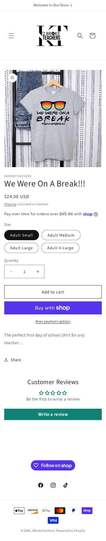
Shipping (10, 204)
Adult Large (21, 247)
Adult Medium (61, 235)
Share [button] (16, 359)
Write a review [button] (53, 414)
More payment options (53, 321)
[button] (11, 35)
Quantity (11, 260)
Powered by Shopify (70, 531)
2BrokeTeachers (43, 531)
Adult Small (21, 235)
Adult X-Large (60, 247)
